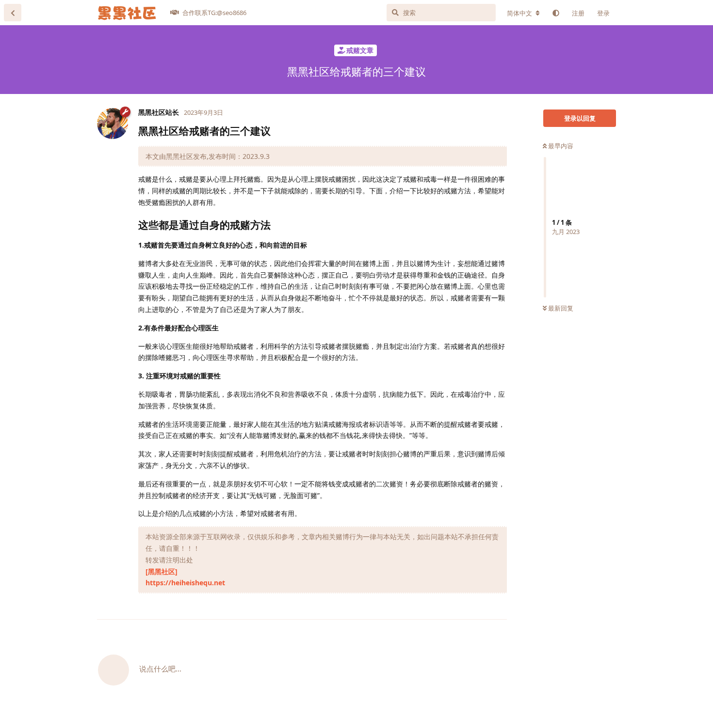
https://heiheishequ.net (185, 582)
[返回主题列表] (12, 12)
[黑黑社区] (162, 571)
